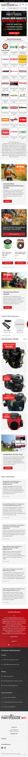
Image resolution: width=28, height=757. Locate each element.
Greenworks (18, 146)
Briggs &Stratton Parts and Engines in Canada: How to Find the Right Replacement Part (12, 548)
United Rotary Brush (21, 153)
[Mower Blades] (7, 324)
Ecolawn (6, 146)
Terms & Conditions (17, 753)
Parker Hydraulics (22, 151)
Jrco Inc (13, 149)
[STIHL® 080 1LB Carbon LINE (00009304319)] (20, 244)
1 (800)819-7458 (14, 733)
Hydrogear (23, 148)
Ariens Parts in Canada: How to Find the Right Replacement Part (13, 569)
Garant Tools (12, 146)
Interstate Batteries (6, 149)
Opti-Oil (16, 151)
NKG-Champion (9, 151)
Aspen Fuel (19, 143)
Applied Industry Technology (9, 143)
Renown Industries (5, 152)
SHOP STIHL (7, 201)
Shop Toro (7, 307)
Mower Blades (7, 330)
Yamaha (21, 155)
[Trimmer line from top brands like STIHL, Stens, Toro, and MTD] (14, 217)
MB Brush (24, 149)
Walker (10, 155)
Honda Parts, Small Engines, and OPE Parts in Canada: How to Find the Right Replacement (13, 527)
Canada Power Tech (13, 145)
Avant (23, 143)
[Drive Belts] (19, 324)
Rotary (11, 152)
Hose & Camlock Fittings (15, 148)
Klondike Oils (18, 149)
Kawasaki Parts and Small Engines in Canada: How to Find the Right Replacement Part (12, 483)
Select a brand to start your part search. (14, 40)
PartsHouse (6, 753)
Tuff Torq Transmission (11, 153)
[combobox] (18, 8)
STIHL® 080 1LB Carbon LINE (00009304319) (20, 253)
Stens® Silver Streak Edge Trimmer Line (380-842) (7, 254)
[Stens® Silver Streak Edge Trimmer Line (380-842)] (7, 244)
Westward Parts (15, 155)
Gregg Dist (23, 146)
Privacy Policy (11, 753)
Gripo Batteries (5, 148)
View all (25, 339)
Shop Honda (8, 467)
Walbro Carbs (5, 155)
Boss (7, 145)
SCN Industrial (17, 152)
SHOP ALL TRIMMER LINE (14, 234)
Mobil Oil (4, 151)
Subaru (22, 152)
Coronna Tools (21, 145)
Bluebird (4, 145)
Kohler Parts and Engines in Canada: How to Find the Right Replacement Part (14, 589)
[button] (23, 4)
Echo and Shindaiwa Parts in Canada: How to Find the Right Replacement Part (13, 504)
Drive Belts (19, 330)
